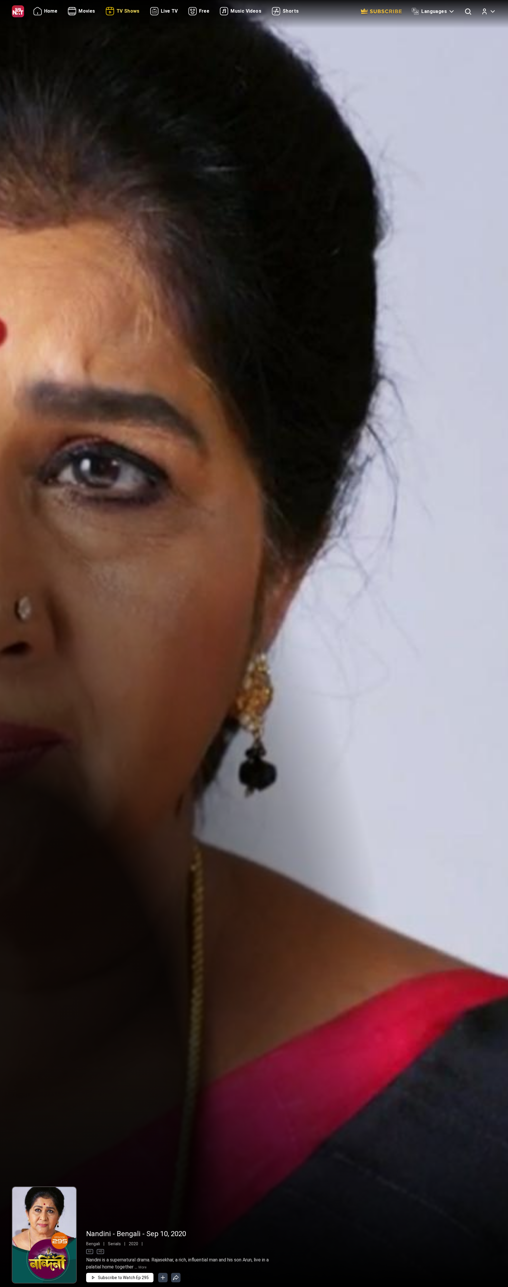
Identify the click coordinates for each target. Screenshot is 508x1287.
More (142, 1267)
